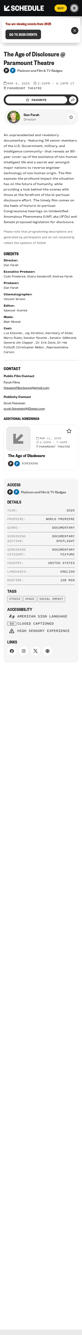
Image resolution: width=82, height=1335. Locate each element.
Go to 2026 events (23, 34)
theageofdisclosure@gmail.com (26, 388)
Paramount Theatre (24, 88)
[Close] (74, 30)
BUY (61, 8)
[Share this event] (73, 100)
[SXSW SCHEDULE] (24, 8)
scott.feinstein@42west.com (24, 408)
